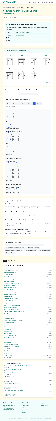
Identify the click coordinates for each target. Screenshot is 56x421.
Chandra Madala (8, 274)
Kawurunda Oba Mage (10, 287)
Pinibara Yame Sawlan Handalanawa (13, 320)
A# (13, 103)
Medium (26, 94)
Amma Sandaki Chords (10, 373)
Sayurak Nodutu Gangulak (11, 344)
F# (37, 103)
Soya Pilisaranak (8, 351)
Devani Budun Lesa (9, 276)
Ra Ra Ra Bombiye (9, 324)
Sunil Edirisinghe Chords (31, 250)
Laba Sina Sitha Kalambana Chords (13, 380)
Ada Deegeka (7, 268)
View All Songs (7, 357)
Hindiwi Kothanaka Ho (10, 285)
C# (22, 103)
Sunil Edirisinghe (11, 7)
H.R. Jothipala (7, 385)
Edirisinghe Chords (9, 252)
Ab (7, 103)
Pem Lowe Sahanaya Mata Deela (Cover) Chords (17, 366)
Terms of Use (44, 408)
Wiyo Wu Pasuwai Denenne (11, 355)
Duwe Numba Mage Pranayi (11, 279)
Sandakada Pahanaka (9, 340)
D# (28, 103)
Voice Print (6, 367)
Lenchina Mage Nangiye (10, 292)
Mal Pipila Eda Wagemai (10, 300)
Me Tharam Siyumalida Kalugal (12, 305)
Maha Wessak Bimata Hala (11, 298)
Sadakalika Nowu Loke (10, 338)
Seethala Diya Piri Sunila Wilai (11, 346)
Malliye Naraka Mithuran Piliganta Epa (14, 303)
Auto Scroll (10, 94)
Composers (45, 2)
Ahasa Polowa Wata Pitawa (11, 270)
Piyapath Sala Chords (9, 394)
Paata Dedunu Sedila (9, 314)
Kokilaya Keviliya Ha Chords (11, 383)
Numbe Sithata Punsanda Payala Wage (14, 311)
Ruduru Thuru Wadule (10, 335)
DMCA (42, 410)
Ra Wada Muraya (8, 327)
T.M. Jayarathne (7, 370)
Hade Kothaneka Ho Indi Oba (11, 283)
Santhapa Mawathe (9, 342)
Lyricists (51, 2)
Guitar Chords (25, 405)
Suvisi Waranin (8, 353)
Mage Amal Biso (8, 296)
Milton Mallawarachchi (9, 395)
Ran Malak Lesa (8, 331)
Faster (35, 94)
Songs (39, 2)
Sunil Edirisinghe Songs (44, 250)
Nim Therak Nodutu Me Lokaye (12, 309)
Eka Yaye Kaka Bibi (9, 281)
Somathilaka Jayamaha (9, 377)
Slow (21, 94)
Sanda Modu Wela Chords (11, 387)
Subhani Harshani (8, 381)
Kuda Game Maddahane (10, 290)
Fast (31, 94)
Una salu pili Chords (9, 376)
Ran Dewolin (7, 329)
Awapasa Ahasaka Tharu (10, 272)
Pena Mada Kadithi (9, 318)
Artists (34, 2)
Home (30, 2)
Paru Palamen (7, 316)
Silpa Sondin (7, 348)
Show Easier (48, 82)
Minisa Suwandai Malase (10, 307)
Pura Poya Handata (9, 322)
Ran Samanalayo (8, 333)
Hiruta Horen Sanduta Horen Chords (13, 369)
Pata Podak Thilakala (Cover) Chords (13, 390)
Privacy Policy (44, 405)
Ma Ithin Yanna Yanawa (10, 294)
